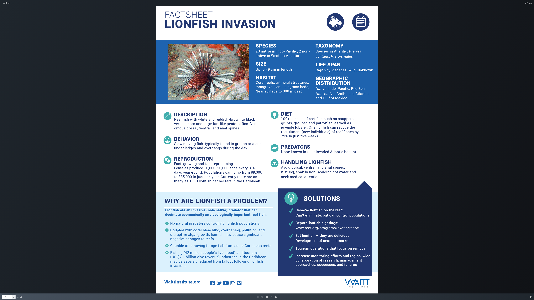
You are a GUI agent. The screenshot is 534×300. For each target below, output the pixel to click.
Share (529, 3)
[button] (21, 297)
